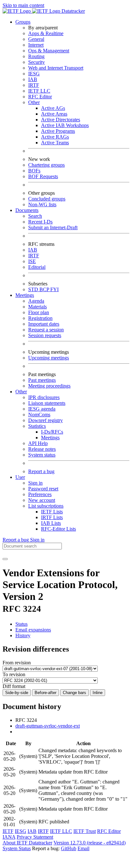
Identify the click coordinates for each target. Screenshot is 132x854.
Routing (36, 56)
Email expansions (33, 629)
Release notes (42, 449)
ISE (32, 261)
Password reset (43, 488)
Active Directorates (60, 119)
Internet (36, 45)
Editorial (36, 267)
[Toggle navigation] (5, 559)
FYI (54, 289)
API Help (38, 443)
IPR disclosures (44, 397)
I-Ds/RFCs (52, 432)
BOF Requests (43, 176)
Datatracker (72, 11)
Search (35, 216)
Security (36, 62)
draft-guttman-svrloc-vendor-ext (47, 726)
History (22, 635)
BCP (44, 289)
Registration (40, 318)
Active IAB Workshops (65, 125)
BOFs (34, 170)
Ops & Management (48, 50)
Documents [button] (26, 210)
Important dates (43, 324)
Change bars (74, 692)
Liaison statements (46, 403)
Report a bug (41, 471)
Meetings (50, 437)
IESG (34, 73)
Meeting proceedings (49, 386)
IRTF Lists (52, 517)
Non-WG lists (42, 204)
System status (41, 454)
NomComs (39, 414)
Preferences (40, 494)
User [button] (20, 477)
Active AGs (53, 108)
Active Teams (55, 142)
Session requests (44, 335)
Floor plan (38, 312)
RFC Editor (40, 96)
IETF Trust (84, 831)
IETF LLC (39, 91)
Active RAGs (55, 137)
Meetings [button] (24, 295)
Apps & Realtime (45, 33)
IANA (9, 837)
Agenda (36, 301)
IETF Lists (52, 511)
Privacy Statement (35, 837)
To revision (14, 674)
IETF (8, 831)
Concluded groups (46, 198)
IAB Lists (51, 523)
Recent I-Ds (40, 221)
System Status (17, 848)
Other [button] (21, 391)
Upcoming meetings (48, 357)
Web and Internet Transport (55, 68)
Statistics (37, 426)
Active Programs (58, 131)
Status (21, 624)
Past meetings (42, 380)
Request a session (46, 329)
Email (83, 848)
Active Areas (54, 114)
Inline (98, 692)
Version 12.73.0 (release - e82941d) (90, 842)
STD (33, 289)
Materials (37, 306)
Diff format (14, 686)
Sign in (35, 483)
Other (34, 102)
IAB (32, 79)
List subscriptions (45, 506)
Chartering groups (46, 165)
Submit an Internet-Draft (53, 227)
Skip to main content (23, 5)
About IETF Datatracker (27, 842)
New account (41, 500)
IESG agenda (41, 409)
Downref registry (45, 420)
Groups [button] (22, 22)
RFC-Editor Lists (58, 529)
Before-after (45, 692)
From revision (17, 662)
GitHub (68, 848)
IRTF (33, 85)
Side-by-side (16, 692)
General (36, 39)
